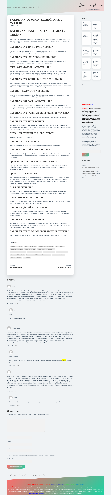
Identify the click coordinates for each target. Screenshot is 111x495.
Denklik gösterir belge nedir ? (86, 74)
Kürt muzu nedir (27, 257)
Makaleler (16, 242)
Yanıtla (16, 303)
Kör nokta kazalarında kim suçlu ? (96, 50)
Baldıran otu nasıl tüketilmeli (17, 249)
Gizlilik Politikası (16, 7)
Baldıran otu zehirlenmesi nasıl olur (18, 252)
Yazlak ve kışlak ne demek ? (95, 24)
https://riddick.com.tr (25, 475)
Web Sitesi (9, 448)
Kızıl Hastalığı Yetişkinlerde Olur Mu (89, 175)
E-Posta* (9, 441)
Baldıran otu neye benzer (30, 249)
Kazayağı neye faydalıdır (16, 257)
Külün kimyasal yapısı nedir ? (86, 50)
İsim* (8, 434)
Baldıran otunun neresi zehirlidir (34, 252)
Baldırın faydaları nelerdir (62, 252)
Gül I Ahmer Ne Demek (64, 267)
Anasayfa (9, 7)
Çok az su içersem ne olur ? (95, 74)
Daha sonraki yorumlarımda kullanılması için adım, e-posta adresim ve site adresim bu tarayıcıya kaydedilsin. (32, 455)
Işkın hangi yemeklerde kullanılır (33, 254)
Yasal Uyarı (24, 7)
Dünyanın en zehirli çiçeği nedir (17, 254)
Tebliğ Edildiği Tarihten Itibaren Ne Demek (90, 164)
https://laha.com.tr (37, 475)
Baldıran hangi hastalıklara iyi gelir (46, 246)
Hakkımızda (31, 7)
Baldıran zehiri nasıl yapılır (49, 252)
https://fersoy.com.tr (13, 475)
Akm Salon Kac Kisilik (16, 267)
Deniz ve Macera (91, 5)
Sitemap (45, 475)
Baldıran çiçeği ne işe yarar (16, 246)
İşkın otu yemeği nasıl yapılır (58, 254)
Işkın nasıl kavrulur (46, 254)
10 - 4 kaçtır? (10, 458)
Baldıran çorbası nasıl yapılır (30, 246)
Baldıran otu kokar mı (60, 246)
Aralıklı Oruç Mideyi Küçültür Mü (88, 171)
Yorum (8, 418)
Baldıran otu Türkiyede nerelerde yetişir (46, 249)
